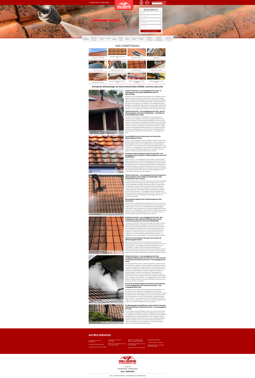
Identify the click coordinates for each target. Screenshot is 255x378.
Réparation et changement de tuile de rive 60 (149, 39)
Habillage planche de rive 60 (120, 39)
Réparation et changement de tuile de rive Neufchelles (117, 344)
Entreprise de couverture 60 (86, 39)
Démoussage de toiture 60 (141, 39)
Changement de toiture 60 (134, 39)
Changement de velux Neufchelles (136, 347)
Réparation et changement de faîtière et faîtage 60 (159, 39)
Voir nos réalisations (100, 20)
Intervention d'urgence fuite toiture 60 (94, 39)
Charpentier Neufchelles (154, 339)
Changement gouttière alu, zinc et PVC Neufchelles (136, 344)
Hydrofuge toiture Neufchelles (96, 344)
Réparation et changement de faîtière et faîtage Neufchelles (135, 340)
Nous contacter (114, 20)
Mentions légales (142, 375)
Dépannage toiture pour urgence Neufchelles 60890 (156, 345)
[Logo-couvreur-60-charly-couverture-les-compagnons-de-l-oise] (124, 5)
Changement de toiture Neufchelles (97, 347)
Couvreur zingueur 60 (114, 39)
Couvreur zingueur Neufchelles (155, 342)
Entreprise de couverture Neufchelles (114, 340)
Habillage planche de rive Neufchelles (95, 341)
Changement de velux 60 (102, 39)
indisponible (94, 2)
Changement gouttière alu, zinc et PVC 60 (168, 39)
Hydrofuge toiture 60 (127, 39)
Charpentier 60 (108, 39)
